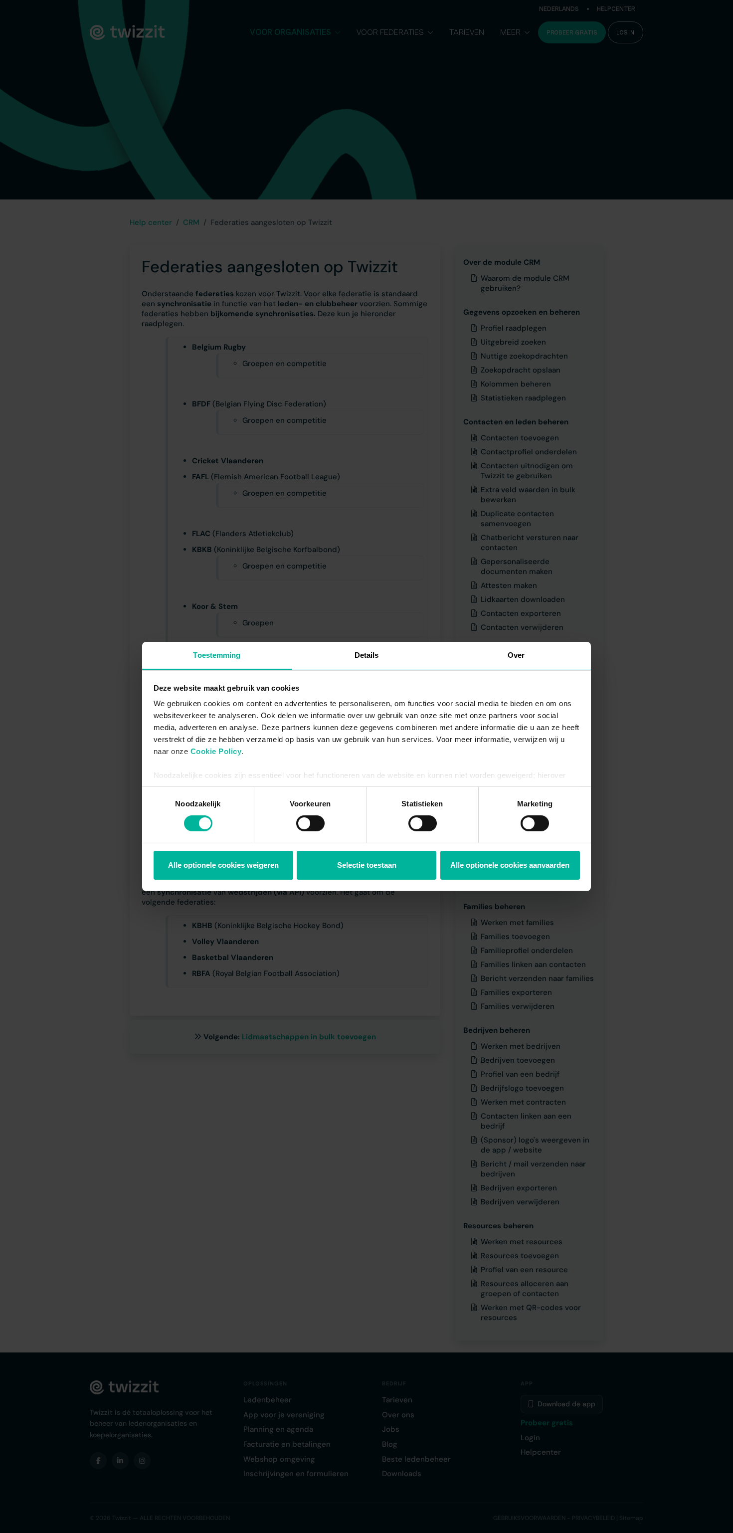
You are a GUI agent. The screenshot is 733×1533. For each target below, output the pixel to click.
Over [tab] (516, 655)
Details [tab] (367, 655)
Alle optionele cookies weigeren (223, 865)
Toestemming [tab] (216, 655)
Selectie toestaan (366, 865)
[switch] (310, 823)
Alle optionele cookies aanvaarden (509, 865)
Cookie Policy (216, 751)
